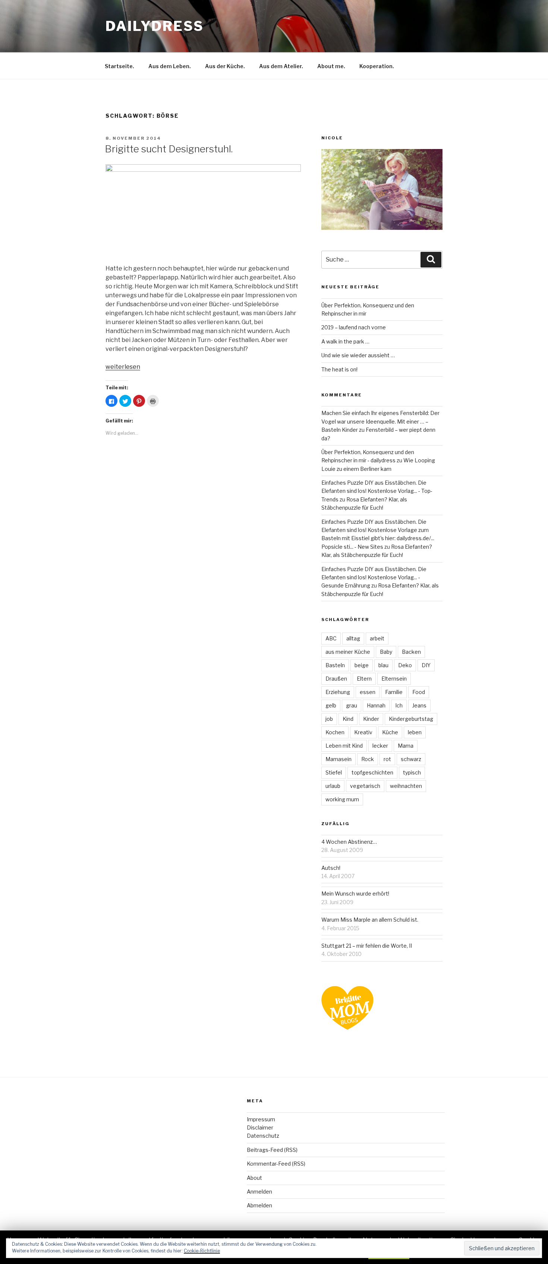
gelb (330, 705)
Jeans (419, 705)
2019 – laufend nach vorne (353, 327)
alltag (353, 638)
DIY (426, 665)
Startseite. (119, 66)
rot (387, 759)
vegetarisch (365, 786)
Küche (390, 732)
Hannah (376, 705)
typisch (412, 772)
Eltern (364, 678)
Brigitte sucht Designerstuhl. (169, 149)
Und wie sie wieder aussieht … (358, 355)
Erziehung (337, 692)
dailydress (154, 26)
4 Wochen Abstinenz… (349, 842)
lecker (380, 745)
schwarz (411, 759)
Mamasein (338, 759)
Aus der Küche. (225, 66)
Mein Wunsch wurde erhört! (355, 893)
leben (415, 732)
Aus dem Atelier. (281, 66)
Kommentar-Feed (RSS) (276, 1163)
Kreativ (363, 732)
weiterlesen (122, 366)
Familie (394, 692)
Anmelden (259, 1191)
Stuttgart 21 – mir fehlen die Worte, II (366, 946)
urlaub (332, 786)
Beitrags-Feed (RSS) (272, 1150)
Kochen (334, 732)
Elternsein (394, 678)
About (254, 1178)
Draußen (336, 678)
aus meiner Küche (347, 652)
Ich (399, 705)
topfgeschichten (372, 772)
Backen (411, 652)
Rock (367, 759)
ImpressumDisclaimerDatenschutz (263, 1127)
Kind (348, 719)
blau (383, 665)
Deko (405, 665)
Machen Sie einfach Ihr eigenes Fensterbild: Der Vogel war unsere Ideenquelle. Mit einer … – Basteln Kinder (380, 421)
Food (418, 692)
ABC (331, 638)
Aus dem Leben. (169, 66)
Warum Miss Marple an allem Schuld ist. (369, 919)
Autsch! (330, 868)
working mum (342, 799)
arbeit (377, 638)
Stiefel (333, 772)
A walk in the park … (345, 341)
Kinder (371, 719)
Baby (386, 652)
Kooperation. (376, 66)
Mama (405, 745)
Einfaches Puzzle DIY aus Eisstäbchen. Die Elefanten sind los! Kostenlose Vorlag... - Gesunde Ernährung (373, 577)
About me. (331, 66)
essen (367, 692)
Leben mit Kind (344, 745)
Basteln (335, 665)
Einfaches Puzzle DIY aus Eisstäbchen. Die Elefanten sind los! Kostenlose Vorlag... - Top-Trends (376, 491)
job (329, 719)
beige (362, 665)
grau (351, 705)
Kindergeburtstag (411, 719)
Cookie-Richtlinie (202, 1251)
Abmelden (259, 1205)
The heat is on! (339, 369)
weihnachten (406, 786)
